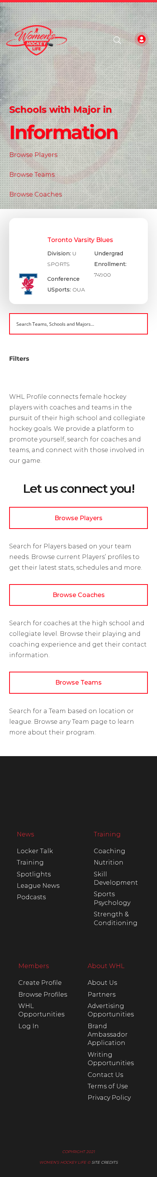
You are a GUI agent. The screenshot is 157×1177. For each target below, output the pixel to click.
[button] (117, 40)
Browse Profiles (42, 994)
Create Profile (40, 982)
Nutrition (108, 862)
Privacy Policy (109, 1097)
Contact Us (105, 1074)
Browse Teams (31, 174)
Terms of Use (108, 1086)
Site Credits (104, 1162)
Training (30, 862)
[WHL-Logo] (36, 40)
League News (38, 885)
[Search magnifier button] (137, 323)
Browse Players (33, 154)
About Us (102, 982)
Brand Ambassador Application (108, 1035)
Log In (28, 1026)
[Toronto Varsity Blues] (78, 261)
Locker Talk (35, 851)
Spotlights (34, 874)
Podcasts (31, 897)
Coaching (109, 851)
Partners (101, 994)
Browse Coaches (35, 194)
